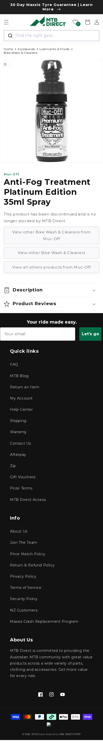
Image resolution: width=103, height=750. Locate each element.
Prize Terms (21, 488)
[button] (6, 22)
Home (8, 49)
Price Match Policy (28, 554)
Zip (13, 466)
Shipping (18, 420)
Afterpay (18, 454)
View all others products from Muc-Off (51, 267)
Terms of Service (26, 587)
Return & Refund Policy (32, 565)
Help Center (21, 409)
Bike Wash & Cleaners (21, 53)
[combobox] (51, 35)
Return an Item (24, 387)
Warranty (18, 432)
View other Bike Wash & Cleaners (51, 252)
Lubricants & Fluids (55, 49)
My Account (21, 398)
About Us (19, 531)
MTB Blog (19, 376)
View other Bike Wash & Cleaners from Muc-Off (51, 235)
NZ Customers (24, 610)
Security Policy (24, 599)
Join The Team (23, 542)
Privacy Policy (23, 576)
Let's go (90, 334)
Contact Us (20, 443)
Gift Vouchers (23, 477)
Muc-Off (11, 174)
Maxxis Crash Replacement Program (44, 621)
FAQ (14, 364)
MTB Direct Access (28, 499)
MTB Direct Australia (45, 734)
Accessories (26, 49)
